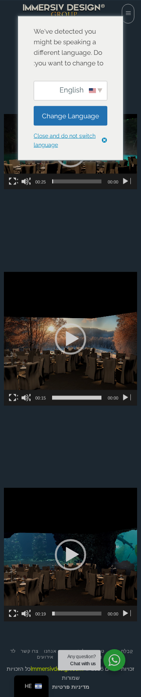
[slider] (76, 181)
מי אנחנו (53, 651)
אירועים (45, 657)
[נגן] (126, 181)
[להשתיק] (26, 181)
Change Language (70, 115)
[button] (128, 14)
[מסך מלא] (13, 181)
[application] (70, 338)
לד (13, 651)
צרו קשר (29, 651)
